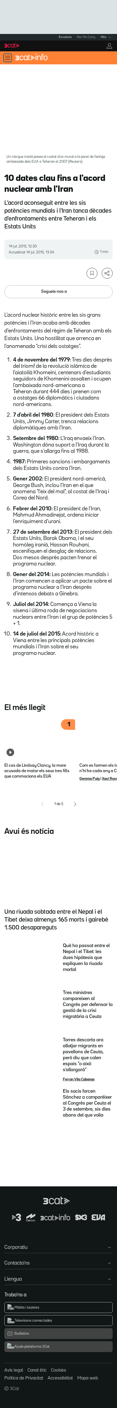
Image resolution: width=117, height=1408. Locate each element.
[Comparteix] (107, 273)
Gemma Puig (89, 778)
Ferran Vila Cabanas (79, 1079)
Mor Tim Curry (86, 37)
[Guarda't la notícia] (92, 273)
